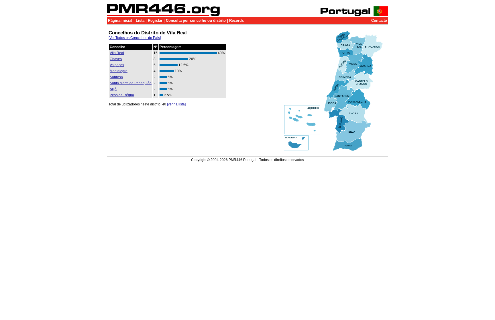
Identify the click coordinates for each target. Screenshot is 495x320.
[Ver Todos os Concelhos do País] (135, 38)
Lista (140, 20)
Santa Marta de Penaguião (131, 83)
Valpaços (117, 65)
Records (236, 20)
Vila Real (117, 53)
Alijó (113, 89)
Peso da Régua (122, 95)
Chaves (116, 59)
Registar (155, 20)
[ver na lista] (176, 104)
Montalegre (118, 71)
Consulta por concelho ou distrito (196, 20)
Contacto (379, 20)
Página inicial (120, 20)
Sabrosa (116, 77)
